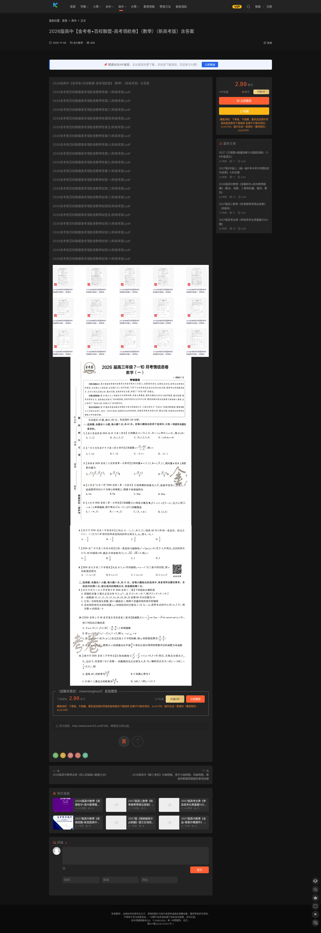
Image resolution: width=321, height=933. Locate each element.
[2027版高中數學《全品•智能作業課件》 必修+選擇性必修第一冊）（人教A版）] (169, 823)
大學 (134, 6)
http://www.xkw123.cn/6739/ (90, 725)
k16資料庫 (55, 6)
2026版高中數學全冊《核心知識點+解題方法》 (80, 774)
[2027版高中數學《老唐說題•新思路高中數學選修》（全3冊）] (63, 823)
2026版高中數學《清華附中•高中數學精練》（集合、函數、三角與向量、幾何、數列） (88, 802)
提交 (199, 869)
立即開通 (210, 64)
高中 (121, 6)
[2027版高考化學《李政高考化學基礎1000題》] (169, 805)
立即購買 (195, 699)
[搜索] (248, 6)
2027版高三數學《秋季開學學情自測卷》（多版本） (140, 802)
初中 (108, 6)
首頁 (73, 6)
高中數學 (78, 42)
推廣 (269, 42)
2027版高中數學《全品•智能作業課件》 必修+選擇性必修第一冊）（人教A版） (193, 820)
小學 (96, 6)
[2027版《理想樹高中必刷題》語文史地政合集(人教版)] (116, 823)
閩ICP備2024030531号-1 (160, 923)
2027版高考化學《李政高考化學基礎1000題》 (193, 802)
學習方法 (165, 6)
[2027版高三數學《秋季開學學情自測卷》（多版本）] (116, 805)
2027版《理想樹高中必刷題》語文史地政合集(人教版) (141, 820)
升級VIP (175, 699)
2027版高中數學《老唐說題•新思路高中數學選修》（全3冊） (87, 820)
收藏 (245, 111)
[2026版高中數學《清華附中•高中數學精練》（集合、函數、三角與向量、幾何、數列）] (63, 805)
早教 (83, 6)
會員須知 (181, 6)
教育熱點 (149, 6)
